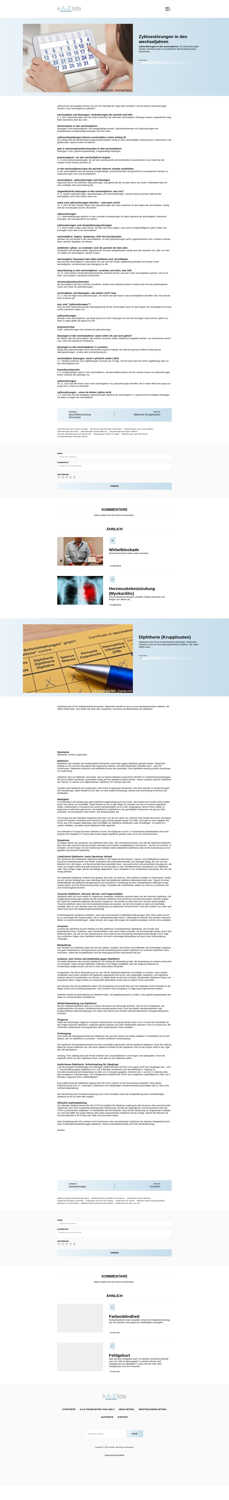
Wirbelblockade (124, 549)
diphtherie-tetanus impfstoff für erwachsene (108, 1198)
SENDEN (114, 486)
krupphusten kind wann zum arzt (127, 1203)
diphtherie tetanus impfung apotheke (151, 1201)
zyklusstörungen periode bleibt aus (94, 431)
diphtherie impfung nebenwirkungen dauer (73, 1198)
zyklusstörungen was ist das (67, 431)
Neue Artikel (127, 1409)
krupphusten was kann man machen (99, 1201)
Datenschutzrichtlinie (114, 1455)
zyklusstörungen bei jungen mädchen (123, 431)
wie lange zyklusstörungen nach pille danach (74, 434)
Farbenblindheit (124, 1316)
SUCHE (134, 1434)
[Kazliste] (69, 11)
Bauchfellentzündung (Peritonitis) (80, 416)
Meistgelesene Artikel (153, 1409)
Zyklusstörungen (77, 1186)
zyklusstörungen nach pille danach (134, 434)
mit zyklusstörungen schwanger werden (72, 436)
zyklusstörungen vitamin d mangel (106, 434)
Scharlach (155, 1186)
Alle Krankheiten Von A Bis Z (97, 1409)
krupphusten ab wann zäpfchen (139, 1198)
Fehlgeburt (119, 1355)
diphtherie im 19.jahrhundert (68, 1203)
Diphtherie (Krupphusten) (147, 414)
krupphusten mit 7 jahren (125, 1201)
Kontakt (123, 1417)
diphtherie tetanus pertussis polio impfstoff (97, 1203)
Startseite (68, 1409)
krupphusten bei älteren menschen (70, 1201)
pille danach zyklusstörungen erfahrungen (106, 429)
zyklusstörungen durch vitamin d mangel (72, 429)
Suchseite (107, 1417)
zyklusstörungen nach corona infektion (138, 429)
